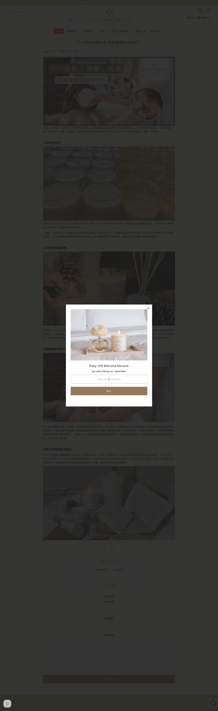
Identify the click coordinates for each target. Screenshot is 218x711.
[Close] (148, 308)
